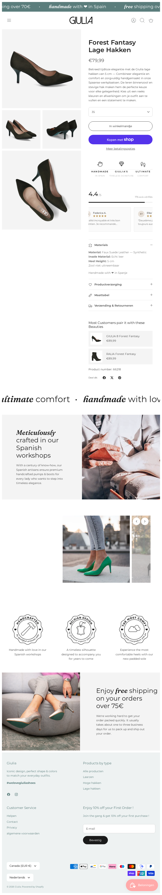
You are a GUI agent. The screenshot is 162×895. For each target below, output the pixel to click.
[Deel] (104, 377)
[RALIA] (96, 356)
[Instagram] (16, 801)
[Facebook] (8, 801)
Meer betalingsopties (120, 148)
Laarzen (88, 784)
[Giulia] (81, 20)
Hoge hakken (92, 790)
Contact (12, 829)
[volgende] (145, 521)
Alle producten (93, 779)
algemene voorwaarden (23, 841)
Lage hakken (91, 796)
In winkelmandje (120, 126)
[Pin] (119, 377)
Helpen (11, 823)
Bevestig (95, 847)
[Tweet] (112, 377)
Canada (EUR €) (20, 873)
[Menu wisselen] (11, 20)
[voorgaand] (136, 521)
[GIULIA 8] (96, 339)
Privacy (12, 835)
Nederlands (17, 885)
